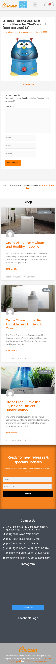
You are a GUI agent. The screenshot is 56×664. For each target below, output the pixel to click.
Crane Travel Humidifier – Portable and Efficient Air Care (25, 324)
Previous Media (28, 85)
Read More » (11, 269)
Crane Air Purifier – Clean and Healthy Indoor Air (25, 245)
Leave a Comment (10, 32)
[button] (35, 4)
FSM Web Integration (36, 661)
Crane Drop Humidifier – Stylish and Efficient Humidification (24, 406)
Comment (9, 106)
